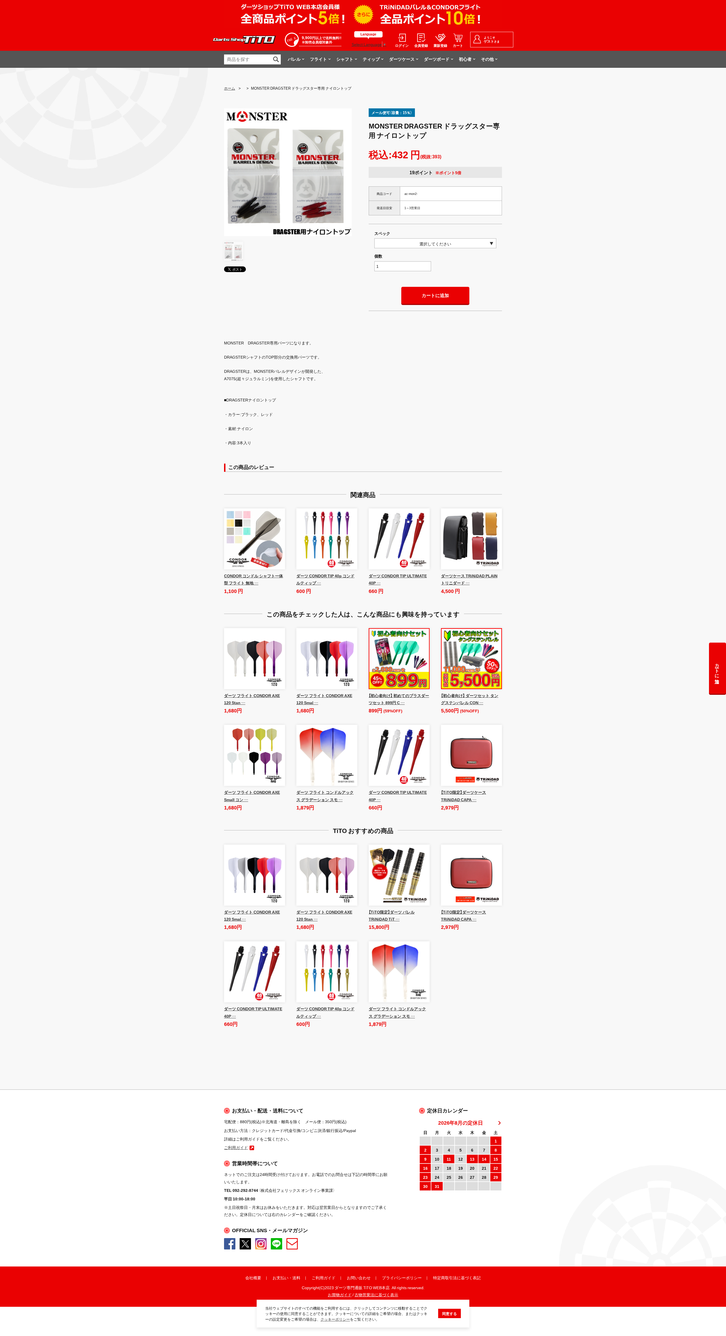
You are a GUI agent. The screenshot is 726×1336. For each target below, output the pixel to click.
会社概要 (253, 1277)
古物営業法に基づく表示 (376, 1294)
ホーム (229, 88)
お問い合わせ (359, 1277)
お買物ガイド (340, 1294)
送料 (296, 1277)
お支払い (280, 1277)
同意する (449, 1313)
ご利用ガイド (323, 1277)
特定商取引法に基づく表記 (457, 1277)
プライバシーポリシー (402, 1277)
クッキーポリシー (335, 1319)
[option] (288, 172)
